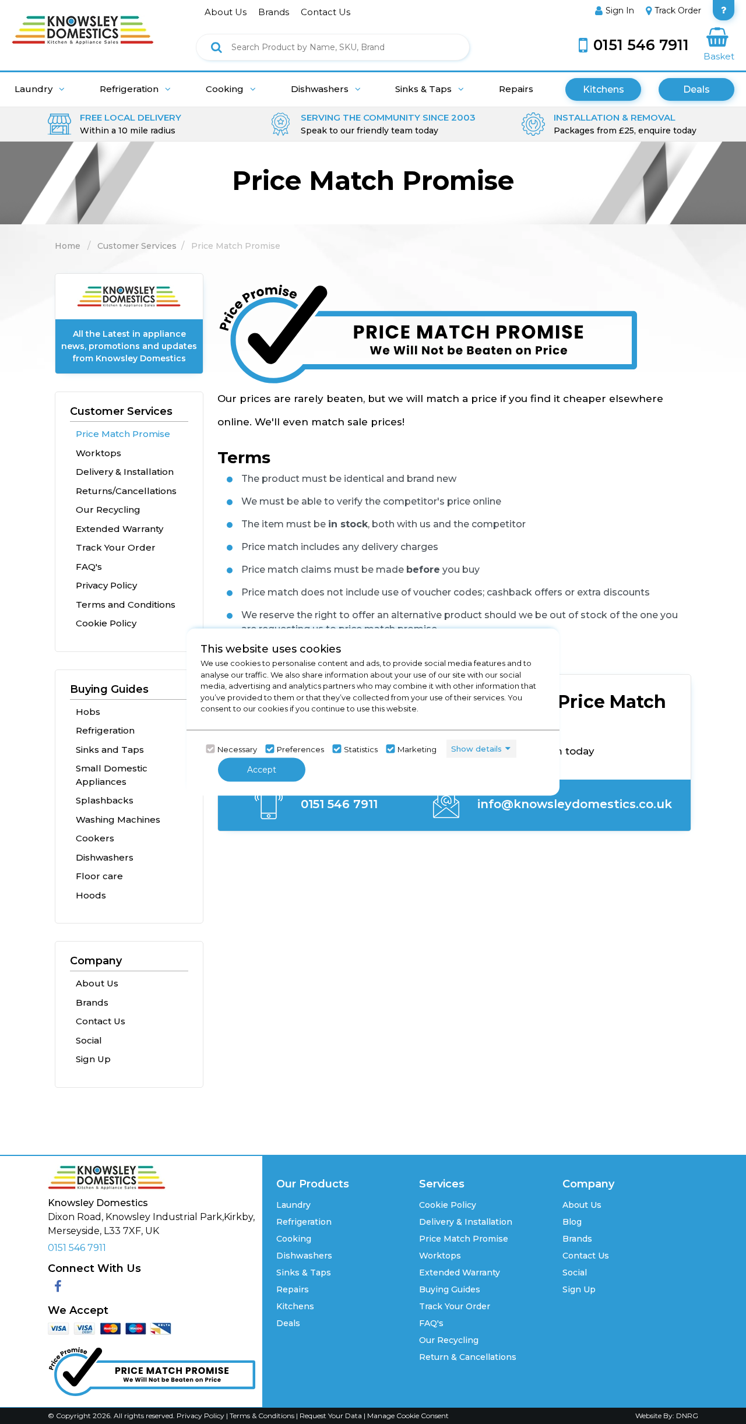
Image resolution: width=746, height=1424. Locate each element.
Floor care (99, 876)
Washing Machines (118, 819)
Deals (696, 89)
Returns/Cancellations (126, 490)
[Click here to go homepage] (83, 21)
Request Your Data (331, 1415)
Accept (261, 769)
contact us (325, 11)
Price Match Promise (123, 433)
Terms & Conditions (263, 1415)
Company (96, 960)
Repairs (516, 89)
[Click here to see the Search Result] (216, 47)
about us (226, 11)
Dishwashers (321, 89)
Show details (476, 748)
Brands (92, 1002)
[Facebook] (58, 1287)
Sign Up (93, 1059)
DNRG (687, 1415)
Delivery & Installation (125, 471)
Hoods (91, 895)
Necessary (237, 748)
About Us (97, 983)
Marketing (417, 748)
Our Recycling (108, 509)
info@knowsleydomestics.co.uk (573, 804)
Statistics (361, 748)
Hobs (88, 711)
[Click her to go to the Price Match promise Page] (151, 1368)
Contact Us (100, 1021)
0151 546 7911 (337, 804)
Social (89, 1040)
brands (273, 11)
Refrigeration (130, 89)
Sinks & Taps (424, 89)
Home (67, 246)
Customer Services (137, 246)
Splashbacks (104, 800)
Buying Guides (109, 689)
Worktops (98, 453)
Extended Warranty (119, 528)
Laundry (35, 89)
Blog (572, 1222)
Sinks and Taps (110, 749)
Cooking (226, 89)
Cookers (95, 838)
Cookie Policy (106, 623)
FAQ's (89, 566)
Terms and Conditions (125, 604)
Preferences (300, 748)
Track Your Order (116, 547)
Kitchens (603, 89)
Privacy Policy (106, 585)
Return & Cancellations (467, 1357)
